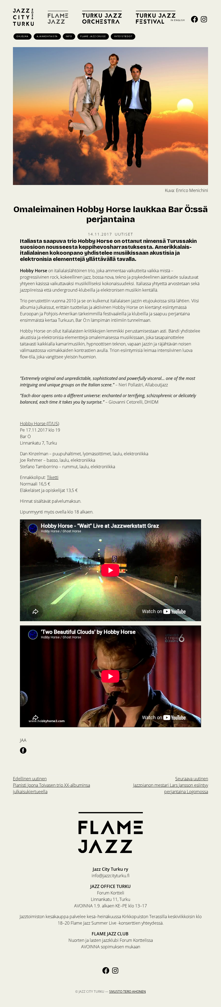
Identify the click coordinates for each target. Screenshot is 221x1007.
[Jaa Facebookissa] (23, 750)
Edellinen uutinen (51, 785)
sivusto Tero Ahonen (127, 991)
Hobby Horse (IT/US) (39, 423)
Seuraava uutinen (170, 785)
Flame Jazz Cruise (93, 36)
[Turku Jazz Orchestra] (102, 17)
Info (69, 36)
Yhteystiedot (123, 36)
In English (178, 20)
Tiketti (52, 477)
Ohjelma (22, 36)
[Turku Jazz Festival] (155, 17)
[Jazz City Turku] (23, 17)
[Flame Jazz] (58, 17)
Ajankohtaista (47, 36)
